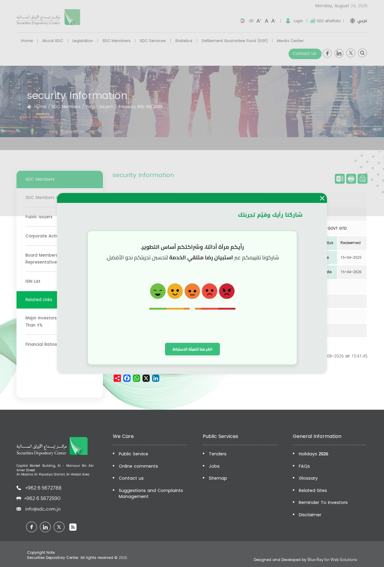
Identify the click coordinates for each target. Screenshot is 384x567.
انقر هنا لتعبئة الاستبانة (192, 349)
